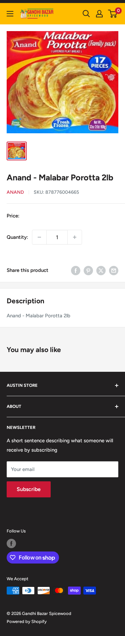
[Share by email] (113, 270)
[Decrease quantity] (39, 237)
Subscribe (29, 489)
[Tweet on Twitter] (101, 270)
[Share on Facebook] (75, 270)
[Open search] (86, 13)
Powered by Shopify (27, 621)
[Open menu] (10, 13)
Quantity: (17, 237)
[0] (113, 14)
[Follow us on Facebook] (11, 543)
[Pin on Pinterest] (88, 270)
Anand (15, 192)
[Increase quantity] (75, 237)
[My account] (99, 13)
